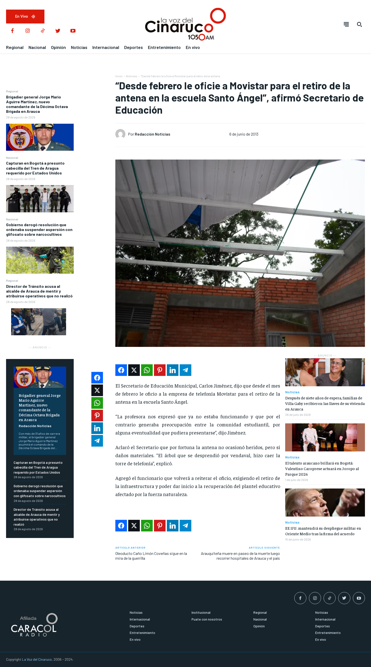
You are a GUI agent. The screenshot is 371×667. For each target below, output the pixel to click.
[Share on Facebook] (121, 370)
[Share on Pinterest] (160, 370)
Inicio (119, 76)
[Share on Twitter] (134, 370)
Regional (12, 91)
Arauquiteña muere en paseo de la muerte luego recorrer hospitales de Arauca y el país (240, 555)
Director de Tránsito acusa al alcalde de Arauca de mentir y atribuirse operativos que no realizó (39, 291)
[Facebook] (12, 31)
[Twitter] (57, 31)
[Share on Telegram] (185, 370)
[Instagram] (27, 31)
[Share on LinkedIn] (172, 370)
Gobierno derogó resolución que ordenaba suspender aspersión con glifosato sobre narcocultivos (39, 229)
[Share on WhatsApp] (147, 370)
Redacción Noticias (35, 426)
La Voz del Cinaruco (37, 659)
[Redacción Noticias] (121, 134)
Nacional (12, 157)
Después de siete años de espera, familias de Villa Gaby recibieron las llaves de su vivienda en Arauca (325, 403)
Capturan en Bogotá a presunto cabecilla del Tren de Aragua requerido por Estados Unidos (35, 168)
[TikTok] (42, 31)
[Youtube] (73, 31)
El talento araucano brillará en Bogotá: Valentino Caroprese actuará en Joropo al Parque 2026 (322, 468)
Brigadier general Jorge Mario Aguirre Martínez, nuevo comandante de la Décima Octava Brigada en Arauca (37, 104)
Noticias (131, 76)
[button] (359, 24)
